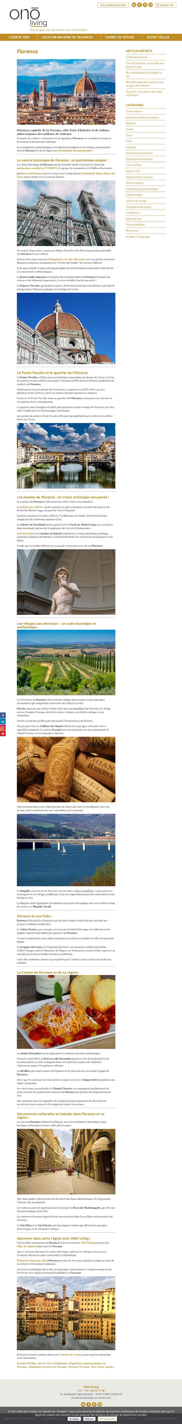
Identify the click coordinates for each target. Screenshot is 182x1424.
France (130, 129)
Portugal (131, 147)
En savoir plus (107, 1418)
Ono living (48, 19)
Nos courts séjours (102, 1366)
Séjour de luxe (133, 218)
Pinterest (145, 4)
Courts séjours (134, 111)
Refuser (89, 1418)
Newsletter (166, 5)
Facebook (139, 4)
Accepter (74, 1418)
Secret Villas (158, 37)
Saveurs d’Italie (26, 1363)
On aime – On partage (138, 236)
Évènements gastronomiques (142, 188)
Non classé (132, 230)
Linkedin (134, 4)
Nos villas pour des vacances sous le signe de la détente (145, 83)
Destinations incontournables (142, 117)
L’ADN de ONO (19, 37)
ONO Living (80, 1238)
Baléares (131, 123)
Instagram (150, 4)
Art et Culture (134, 165)
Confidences (133, 212)
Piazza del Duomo (31, 173)
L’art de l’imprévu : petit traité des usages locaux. (145, 64)
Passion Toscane (79, 1366)
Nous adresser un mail (113, 5)
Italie (129, 141)
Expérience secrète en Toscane (48, 1366)
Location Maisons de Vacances (67, 37)
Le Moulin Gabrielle (137, 57)
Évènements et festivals (139, 153)
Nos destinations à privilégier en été (144, 74)
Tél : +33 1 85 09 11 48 (91, 1390)
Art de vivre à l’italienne (52, 1363)
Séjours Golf (133, 171)
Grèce (129, 135)
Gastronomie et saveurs (139, 177)
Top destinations (135, 224)
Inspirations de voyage (138, 206)
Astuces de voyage (136, 200)
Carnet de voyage (119, 37)
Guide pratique (134, 194)
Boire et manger (135, 182)
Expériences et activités (139, 159)
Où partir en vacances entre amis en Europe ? (144, 93)
